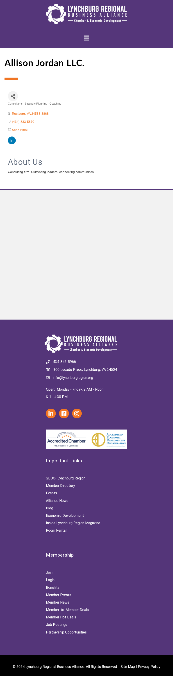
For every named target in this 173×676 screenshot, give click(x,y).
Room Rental (56, 530)
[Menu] (86, 38)
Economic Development (65, 515)
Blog (49, 508)
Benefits (52, 587)
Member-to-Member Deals (67, 610)
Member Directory (60, 485)
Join (49, 572)
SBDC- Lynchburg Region (65, 478)
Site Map (128, 667)
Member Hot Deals (61, 617)
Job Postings (56, 624)
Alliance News (57, 501)
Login (50, 580)
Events (51, 493)
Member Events (58, 595)
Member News (57, 602)
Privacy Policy (149, 667)
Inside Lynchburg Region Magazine (73, 523)
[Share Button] (13, 96)
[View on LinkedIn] (12, 143)
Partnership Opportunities (66, 632)
